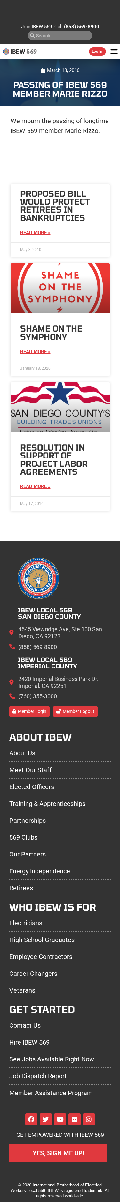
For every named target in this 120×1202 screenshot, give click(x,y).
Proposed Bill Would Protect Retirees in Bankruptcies (55, 205)
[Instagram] (89, 1119)
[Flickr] (74, 1119)
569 (31, 51)
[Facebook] (31, 1119)
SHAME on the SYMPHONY (51, 332)
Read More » (35, 232)
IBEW (17, 51)
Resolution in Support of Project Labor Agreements (54, 459)
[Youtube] (60, 1119)
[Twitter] (46, 1119)
